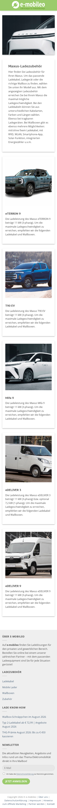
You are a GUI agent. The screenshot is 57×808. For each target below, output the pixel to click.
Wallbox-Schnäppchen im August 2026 (24, 717)
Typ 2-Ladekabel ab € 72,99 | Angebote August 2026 (24, 724)
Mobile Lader (9, 687)
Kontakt (51, 804)
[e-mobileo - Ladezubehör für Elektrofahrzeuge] (28, 5)
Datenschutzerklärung (25, 774)
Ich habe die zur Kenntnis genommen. (30, 774)
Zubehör (7, 699)
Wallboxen (8, 693)
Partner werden (37, 804)
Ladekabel (8, 681)
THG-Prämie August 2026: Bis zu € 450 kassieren (23, 734)
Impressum (35, 800)
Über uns (43, 797)
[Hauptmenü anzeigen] (4, 5)
